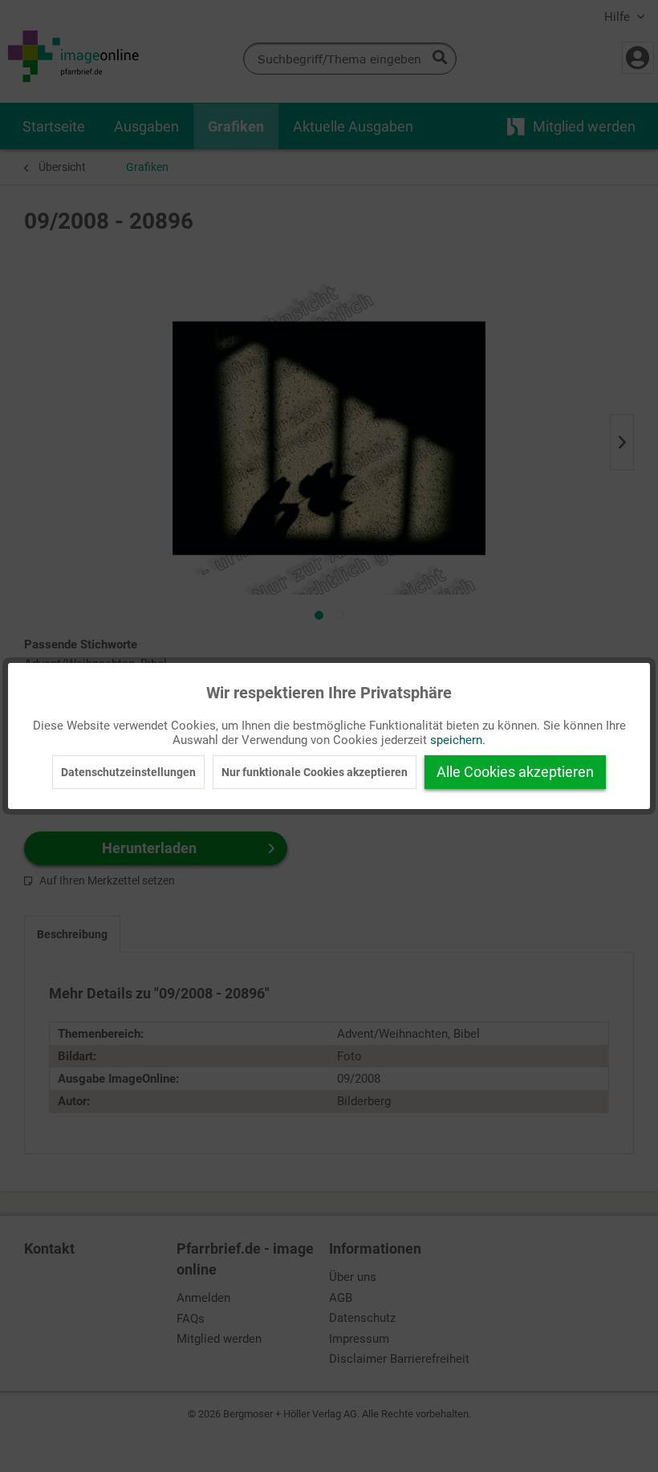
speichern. (457, 740)
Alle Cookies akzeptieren (515, 771)
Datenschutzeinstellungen (128, 772)
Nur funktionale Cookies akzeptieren (314, 772)
